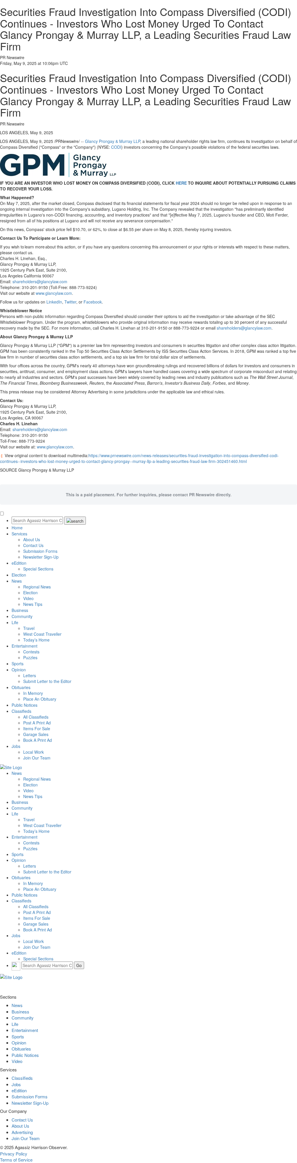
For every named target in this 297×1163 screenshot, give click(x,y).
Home (17, 527)
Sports (17, 663)
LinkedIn (54, 302)
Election (19, 575)
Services (19, 534)
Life (15, 622)
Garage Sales (35, 734)
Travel (29, 628)
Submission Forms (40, 551)
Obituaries (21, 687)
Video (28, 598)
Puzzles (30, 657)
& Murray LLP (112, 141)
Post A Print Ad (37, 723)
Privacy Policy (13, 1154)
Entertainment (24, 646)
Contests (31, 652)
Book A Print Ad (37, 740)
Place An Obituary (39, 699)
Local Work (33, 752)
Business (20, 610)
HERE (181, 183)
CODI (116, 147)
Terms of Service (16, 1160)
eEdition (19, 563)
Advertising (22, 1132)
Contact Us (33, 545)
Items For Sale (36, 728)
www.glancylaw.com (54, 293)
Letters (29, 675)
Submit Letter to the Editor (47, 681)
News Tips (32, 604)
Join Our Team (36, 758)
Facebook (93, 302)
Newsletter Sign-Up (41, 557)
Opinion (19, 670)
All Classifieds (35, 717)
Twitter (70, 302)
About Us (31, 539)
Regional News (37, 587)
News (17, 581)
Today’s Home (36, 640)
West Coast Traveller (42, 634)
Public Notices (24, 705)
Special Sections (38, 569)
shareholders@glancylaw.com (39, 281)
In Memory (33, 693)
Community (22, 616)
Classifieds (21, 711)
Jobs (16, 746)
